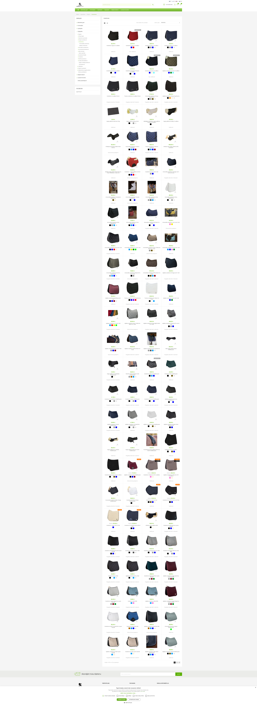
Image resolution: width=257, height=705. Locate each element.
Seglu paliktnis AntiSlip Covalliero (171, 121)
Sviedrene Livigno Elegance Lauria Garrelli (113, 602)
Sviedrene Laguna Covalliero (113, 45)
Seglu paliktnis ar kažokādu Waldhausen (113, 374)
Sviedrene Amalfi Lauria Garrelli (132, 651)
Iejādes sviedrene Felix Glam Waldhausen (151, 652)
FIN (174, 1)
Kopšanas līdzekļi (82, 55)
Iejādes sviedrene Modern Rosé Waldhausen (171, 425)
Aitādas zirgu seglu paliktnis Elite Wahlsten (171, 147)
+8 (116, 225)
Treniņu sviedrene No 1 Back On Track (151, 298)
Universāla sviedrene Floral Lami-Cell (170, 247)
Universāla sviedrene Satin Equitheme (113, 223)
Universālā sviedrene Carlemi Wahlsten (132, 147)
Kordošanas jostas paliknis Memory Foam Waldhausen (152, 450)
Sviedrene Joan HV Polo (151, 500)
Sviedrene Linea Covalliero (171, 449)
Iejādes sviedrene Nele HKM (151, 601)
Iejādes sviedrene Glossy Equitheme (171, 96)
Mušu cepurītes (82, 53)
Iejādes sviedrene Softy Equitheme (152, 348)
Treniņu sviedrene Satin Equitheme (132, 298)
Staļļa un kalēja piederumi (84, 62)
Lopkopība (80, 28)
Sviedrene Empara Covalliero (113, 71)
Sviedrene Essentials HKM (132, 626)
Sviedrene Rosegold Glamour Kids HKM (171, 551)
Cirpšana (81, 56)
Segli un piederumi (83, 39)
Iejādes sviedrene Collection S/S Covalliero (171, 475)
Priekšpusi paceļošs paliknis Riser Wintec (113, 147)
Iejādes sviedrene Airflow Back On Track (132, 349)
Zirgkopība (80, 31)
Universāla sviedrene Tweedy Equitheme (132, 197)
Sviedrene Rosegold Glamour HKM (152, 550)
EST (171, 1)
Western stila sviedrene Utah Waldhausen (132, 374)
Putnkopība (80, 25)
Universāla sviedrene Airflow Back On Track (151, 273)
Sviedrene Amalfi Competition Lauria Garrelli (113, 627)
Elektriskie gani (81, 22)
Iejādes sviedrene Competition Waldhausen (132, 425)
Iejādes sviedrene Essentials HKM (151, 626)
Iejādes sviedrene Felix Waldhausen (152, 424)
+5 (174, 200)
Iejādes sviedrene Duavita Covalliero (171, 71)
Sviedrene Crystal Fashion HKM (132, 550)
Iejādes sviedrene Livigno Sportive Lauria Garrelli (171, 576)
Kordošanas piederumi (84, 49)
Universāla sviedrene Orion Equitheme (132, 223)
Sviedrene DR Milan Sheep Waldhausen (132, 500)
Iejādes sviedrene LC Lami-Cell (113, 323)
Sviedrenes (81, 41)
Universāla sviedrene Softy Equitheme (152, 197)
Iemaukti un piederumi (83, 47)
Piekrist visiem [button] (121, 699)
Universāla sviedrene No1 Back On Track (151, 223)
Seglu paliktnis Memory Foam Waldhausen (132, 450)
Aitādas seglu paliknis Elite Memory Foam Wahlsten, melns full (113, 172)
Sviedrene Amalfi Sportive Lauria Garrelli (171, 526)
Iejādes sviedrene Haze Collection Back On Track (132, 324)
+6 (154, 200)
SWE (181, 1)
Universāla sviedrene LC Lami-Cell (132, 247)
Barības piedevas (82, 58)
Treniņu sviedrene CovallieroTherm (132, 96)
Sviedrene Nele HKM (132, 601)
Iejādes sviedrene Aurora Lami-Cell (113, 348)
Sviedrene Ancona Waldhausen (151, 399)
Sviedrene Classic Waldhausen (132, 399)
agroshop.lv (79, 91)
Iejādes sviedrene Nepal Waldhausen (171, 651)
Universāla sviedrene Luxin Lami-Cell (113, 247)
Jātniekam (80, 66)
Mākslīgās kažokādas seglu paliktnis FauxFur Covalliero (152, 122)
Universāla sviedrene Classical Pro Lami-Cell (132, 273)
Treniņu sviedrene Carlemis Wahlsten (151, 147)
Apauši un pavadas (83, 38)
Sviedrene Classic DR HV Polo (113, 525)
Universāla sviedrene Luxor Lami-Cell (170, 222)
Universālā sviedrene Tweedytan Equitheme (113, 197)
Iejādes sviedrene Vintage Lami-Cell (171, 273)
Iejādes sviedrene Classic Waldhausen (113, 425)
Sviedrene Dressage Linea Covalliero (113, 475)
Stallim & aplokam (82, 68)
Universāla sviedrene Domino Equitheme (113, 273)
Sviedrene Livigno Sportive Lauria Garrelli (151, 576)
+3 (174, 98)
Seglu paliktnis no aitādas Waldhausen (113, 450)
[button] (128, 693)
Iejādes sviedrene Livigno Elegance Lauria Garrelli (171, 602)
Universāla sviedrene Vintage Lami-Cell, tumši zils (171, 172)
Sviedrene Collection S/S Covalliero (152, 475)
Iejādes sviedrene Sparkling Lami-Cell (113, 298)
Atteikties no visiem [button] (134, 699)
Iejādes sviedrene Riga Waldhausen (132, 475)
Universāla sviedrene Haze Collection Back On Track (151, 248)
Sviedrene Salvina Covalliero (151, 45)
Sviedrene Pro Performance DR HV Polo (132, 526)
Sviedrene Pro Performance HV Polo (171, 500)
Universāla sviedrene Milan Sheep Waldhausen (113, 500)
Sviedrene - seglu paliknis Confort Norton (132, 172)
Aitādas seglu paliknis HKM (152, 525)
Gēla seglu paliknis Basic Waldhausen (171, 349)
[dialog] (128, 695)
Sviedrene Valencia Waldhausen (151, 374)
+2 (154, 47)
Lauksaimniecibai (82, 77)
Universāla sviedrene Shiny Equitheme (171, 197)
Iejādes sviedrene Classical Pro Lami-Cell (171, 324)
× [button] (255, 687)
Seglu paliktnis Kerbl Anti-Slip (113, 121)
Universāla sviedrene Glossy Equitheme (151, 96)
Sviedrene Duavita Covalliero (151, 71)
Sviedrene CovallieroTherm (113, 96)
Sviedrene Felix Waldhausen (171, 374)
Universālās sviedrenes (84, 43)
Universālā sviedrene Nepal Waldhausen (171, 627)
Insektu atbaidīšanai (83, 60)
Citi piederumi (82, 64)
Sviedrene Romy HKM (113, 576)
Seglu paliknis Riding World (132, 121)
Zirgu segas (81, 36)
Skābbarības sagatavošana (84, 70)
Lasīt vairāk (142, 691)
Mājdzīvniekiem (81, 74)
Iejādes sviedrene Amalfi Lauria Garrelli (113, 652)
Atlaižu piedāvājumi (82, 72)
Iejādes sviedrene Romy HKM (132, 576)
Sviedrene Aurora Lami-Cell (151, 172)
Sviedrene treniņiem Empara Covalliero (132, 71)
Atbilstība (170, 23)
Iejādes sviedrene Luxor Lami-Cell (171, 298)
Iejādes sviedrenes (83, 45)
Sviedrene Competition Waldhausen (113, 399)
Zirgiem (80, 34)
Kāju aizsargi (81, 51)
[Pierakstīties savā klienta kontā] (175, 4)
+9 (154, 99)
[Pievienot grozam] (117, 52)
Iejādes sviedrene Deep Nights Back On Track (151, 324)
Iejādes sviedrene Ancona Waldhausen (171, 399)
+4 (116, 275)
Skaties (132, 52)
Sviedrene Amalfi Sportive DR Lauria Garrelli (113, 551)
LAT (177, 1)
